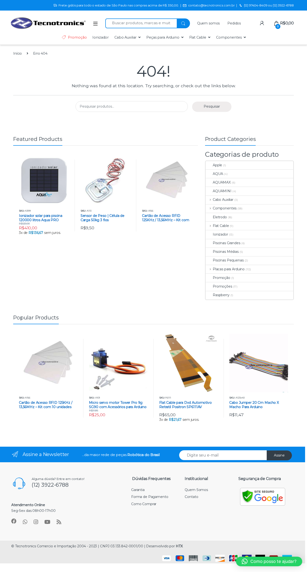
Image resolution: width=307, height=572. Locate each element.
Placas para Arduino (229, 269)
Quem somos (208, 23)
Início (17, 53)
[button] (269, 561)
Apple (217, 165)
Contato (191, 497)
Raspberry (221, 295)
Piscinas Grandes (226, 243)
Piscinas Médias (226, 251)
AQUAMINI (222, 191)
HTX (179, 546)
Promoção (77, 37)
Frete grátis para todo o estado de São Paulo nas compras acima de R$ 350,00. (119, 5)
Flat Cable (198, 37)
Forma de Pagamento (149, 497)
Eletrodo (220, 217)
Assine (279, 455)
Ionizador (100, 37)
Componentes (229, 37)
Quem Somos (196, 490)
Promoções (222, 286)
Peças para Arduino (162, 37)
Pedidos (234, 23)
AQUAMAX (222, 182)
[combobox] (141, 23)
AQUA (218, 174)
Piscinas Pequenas (228, 260)
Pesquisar (212, 106)
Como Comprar (143, 504)
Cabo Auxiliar (125, 37)
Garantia (138, 490)
